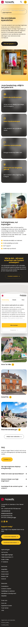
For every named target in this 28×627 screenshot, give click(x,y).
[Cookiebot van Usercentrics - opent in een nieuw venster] (20, 296)
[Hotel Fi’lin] (14, 382)
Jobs (2, 610)
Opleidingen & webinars (8, 591)
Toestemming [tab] (5, 299)
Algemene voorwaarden (8, 620)
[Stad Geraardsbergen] (14, 415)
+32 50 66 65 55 (5, 511)
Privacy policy (5, 622)
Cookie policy (5, 625)
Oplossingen (6, 10)
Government (5, 574)
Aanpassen (13, 330)
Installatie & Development (8, 593)
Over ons (3, 603)
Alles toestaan (14, 325)
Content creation (6, 589)
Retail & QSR (4, 576)
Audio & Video (5, 559)
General (3, 579)
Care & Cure (4, 572)
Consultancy (4, 586)
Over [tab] (23, 299)
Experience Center (6, 605)
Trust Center (5, 608)
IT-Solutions (4, 562)
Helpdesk (3, 596)
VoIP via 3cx (4, 552)
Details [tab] (14, 299)
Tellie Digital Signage (17, 10)
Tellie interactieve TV (7, 557)
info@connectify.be (6, 513)
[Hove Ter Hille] (14, 350)
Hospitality (4, 569)
